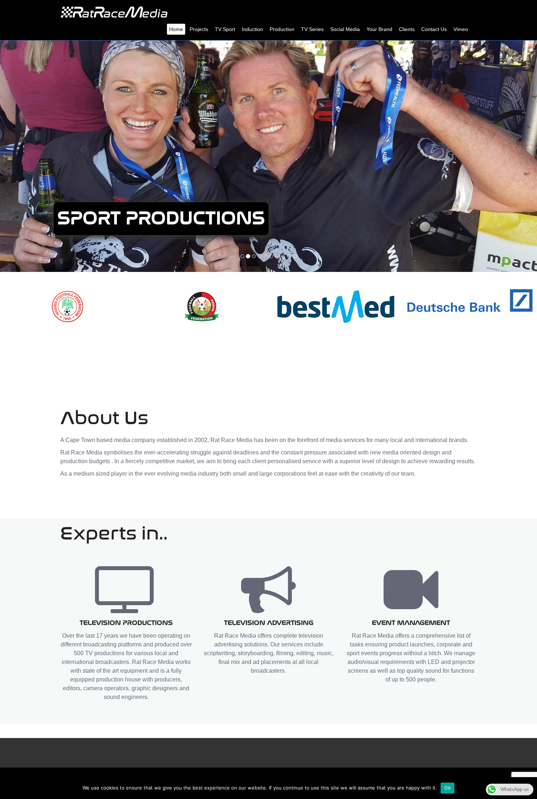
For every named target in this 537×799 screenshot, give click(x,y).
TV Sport (225, 29)
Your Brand (379, 29)
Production (282, 29)
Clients (407, 29)
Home (176, 29)
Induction (252, 29)
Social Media (345, 29)
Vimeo (460, 29)
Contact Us (434, 29)
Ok (447, 788)
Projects (199, 29)
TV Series (312, 29)
